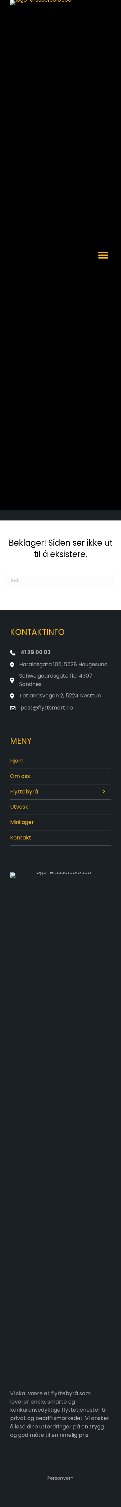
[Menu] (103, 255)
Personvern (60, 1478)
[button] (103, 792)
